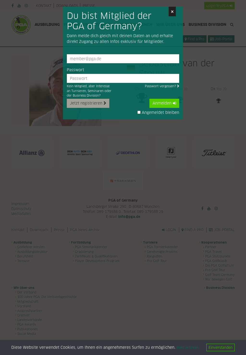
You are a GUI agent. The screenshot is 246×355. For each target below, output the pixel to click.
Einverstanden (221, 347)
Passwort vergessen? (161, 86)
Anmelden (163, 103)
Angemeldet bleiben (160, 112)
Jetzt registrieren (87, 103)
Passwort (75, 70)
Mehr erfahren (187, 347)
